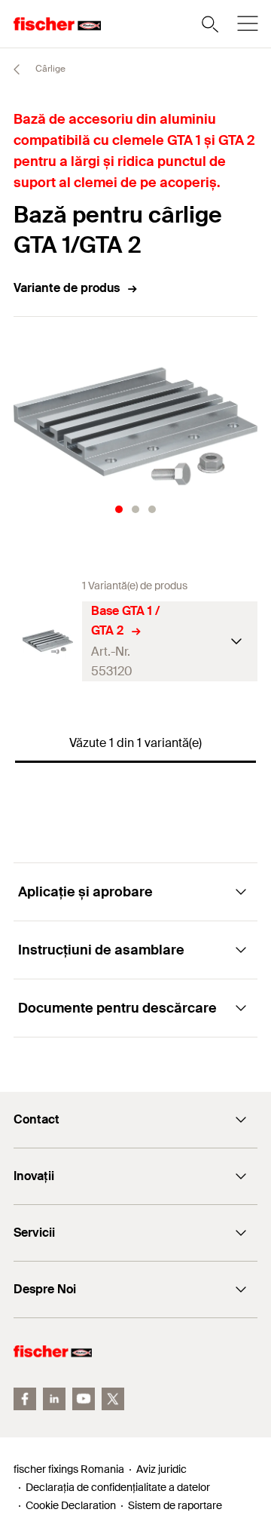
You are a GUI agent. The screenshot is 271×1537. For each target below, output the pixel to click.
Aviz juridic (161, 1469)
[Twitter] (113, 1399)
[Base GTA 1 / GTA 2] (48, 641)
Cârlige (49, 69)
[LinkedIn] (54, 1399)
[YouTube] (83, 1399)
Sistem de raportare (175, 1505)
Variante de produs (67, 288)
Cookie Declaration (71, 1505)
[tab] (119, 509)
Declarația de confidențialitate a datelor (118, 1487)
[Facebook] (25, 1399)
